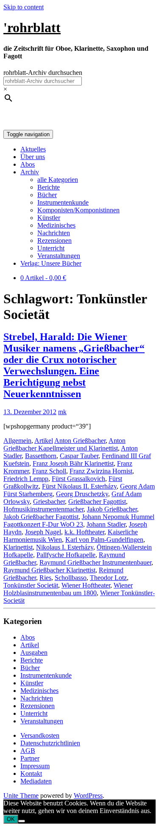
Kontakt (31, 773)
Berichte (48, 187)
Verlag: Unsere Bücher (50, 263)
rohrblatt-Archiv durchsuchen (42, 72)
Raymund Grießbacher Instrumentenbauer (95, 562)
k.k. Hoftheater (84, 532)
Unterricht (50, 248)
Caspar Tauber (79, 455)
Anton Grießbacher (80, 440)
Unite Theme (21, 795)
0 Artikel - (43, 277)
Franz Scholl (49, 471)
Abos (27, 164)
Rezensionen (54, 240)
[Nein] (21, 821)
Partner (29, 758)
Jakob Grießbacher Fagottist (40, 516)
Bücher (47, 194)
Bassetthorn (40, 455)
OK (11, 819)
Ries (45, 577)
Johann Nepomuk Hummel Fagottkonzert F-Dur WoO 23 (78, 520)
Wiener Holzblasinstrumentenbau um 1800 (68, 589)
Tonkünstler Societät (30, 585)
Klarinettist (18, 547)
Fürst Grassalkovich (78, 478)
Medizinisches (56, 225)
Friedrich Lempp (25, 478)
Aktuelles (33, 149)
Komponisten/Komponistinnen (78, 210)
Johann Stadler (106, 524)
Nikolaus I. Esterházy (64, 547)
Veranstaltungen (58, 255)
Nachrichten (53, 232)
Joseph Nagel (43, 532)
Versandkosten (39, 735)
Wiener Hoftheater (85, 585)
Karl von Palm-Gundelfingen (104, 539)
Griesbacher (49, 501)
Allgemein (17, 440)
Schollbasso (70, 577)
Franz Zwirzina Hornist (101, 471)
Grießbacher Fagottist (97, 501)
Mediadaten (36, 781)
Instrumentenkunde (63, 202)
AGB (27, 750)
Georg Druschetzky (82, 493)
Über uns (32, 156)
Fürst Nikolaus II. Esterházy (79, 486)
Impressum (35, 765)
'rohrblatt (32, 27)
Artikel (43, 440)
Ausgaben (33, 652)
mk (62, 411)
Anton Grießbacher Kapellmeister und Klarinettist (64, 444)
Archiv (29, 172)
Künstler (48, 217)
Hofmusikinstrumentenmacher (43, 509)
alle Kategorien (57, 179)
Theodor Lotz (108, 577)
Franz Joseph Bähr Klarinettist (73, 463)
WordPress (88, 795)
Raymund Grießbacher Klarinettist (49, 570)
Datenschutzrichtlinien (50, 743)
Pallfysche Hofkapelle (65, 554)
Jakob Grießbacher (112, 509)
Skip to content (23, 7)
